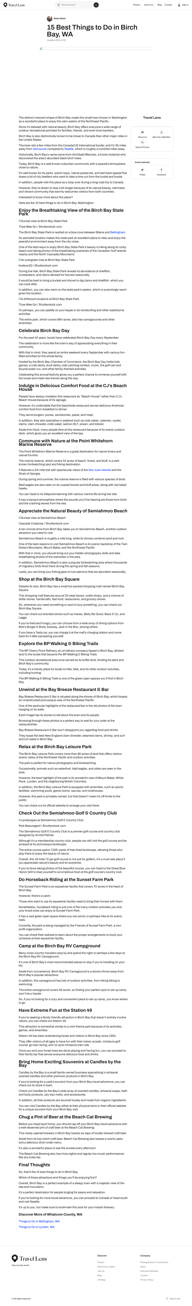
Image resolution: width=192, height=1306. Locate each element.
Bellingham (117, 232)
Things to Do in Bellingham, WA (39, 1221)
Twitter (142, 175)
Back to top (175, 1299)
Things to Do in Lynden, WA (37, 1227)
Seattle (69, 149)
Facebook (161, 175)
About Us (142, 137)
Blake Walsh (60, 18)
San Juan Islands (99, 470)
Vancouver (40, 149)
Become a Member (161, 137)
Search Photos (142, 147)
